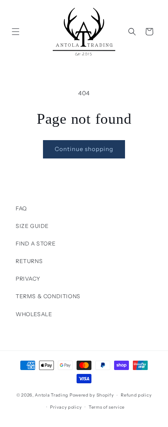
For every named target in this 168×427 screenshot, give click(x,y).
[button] (15, 31)
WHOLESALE (34, 314)
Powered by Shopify (92, 395)
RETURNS (29, 261)
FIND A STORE (35, 243)
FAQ (21, 208)
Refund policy (136, 395)
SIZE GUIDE (32, 226)
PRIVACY (28, 278)
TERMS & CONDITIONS (48, 296)
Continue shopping (84, 149)
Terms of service (107, 407)
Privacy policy (66, 407)
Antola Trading (51, 395)
